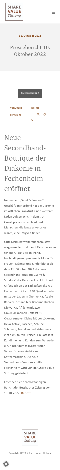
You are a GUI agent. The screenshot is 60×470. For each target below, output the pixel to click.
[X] (38, 114)
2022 (36, 93)
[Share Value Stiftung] (14, 4)
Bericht (25, 393)
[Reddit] (44, 114)
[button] (6, 464)
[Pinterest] (32, 120)
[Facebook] (32, 114)
